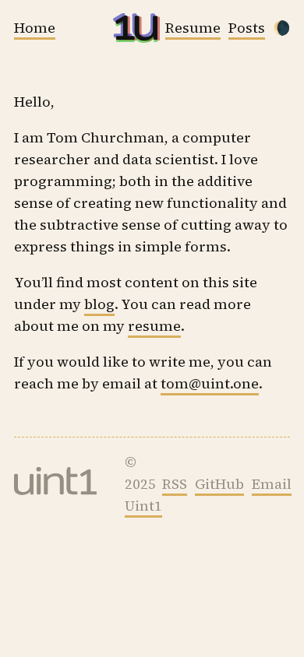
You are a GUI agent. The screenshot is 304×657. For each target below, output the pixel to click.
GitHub (219, 484)
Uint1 (143, 505)
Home (34, 27)
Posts (246, 27)
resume (154, 326)
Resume (193, 27)
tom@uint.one (210, 383)
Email (272, 484)
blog (99, 304)
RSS (174, 484)
